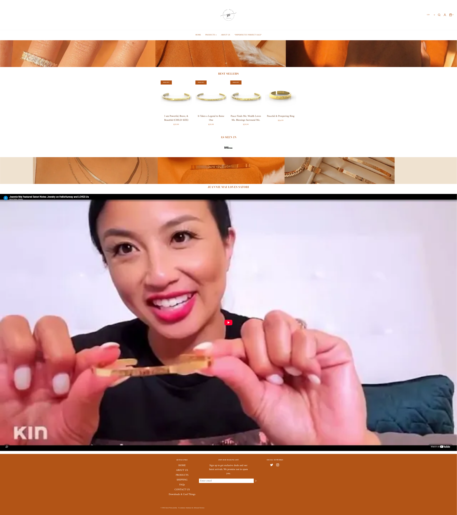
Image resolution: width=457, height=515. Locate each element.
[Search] (439, 14)
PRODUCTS (182, 475)
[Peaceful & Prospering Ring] (280, 96)
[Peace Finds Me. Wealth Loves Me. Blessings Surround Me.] (246, 96)
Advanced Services (199, 508)
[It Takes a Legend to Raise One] (211, 96)
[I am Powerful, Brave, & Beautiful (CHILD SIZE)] (176, 96)
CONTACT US (182, 490)
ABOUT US (225, 35)
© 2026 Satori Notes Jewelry (169, 508)
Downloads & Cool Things (182, 494)
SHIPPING (182, 480)
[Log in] (443, 14)
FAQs (182, 485)
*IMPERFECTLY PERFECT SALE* (248, 35)
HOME (198, 35)
